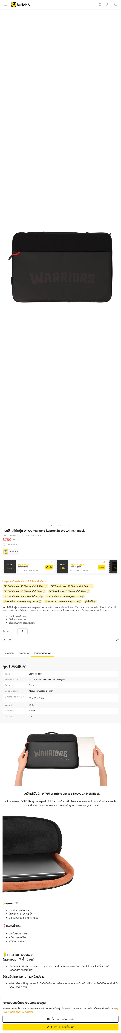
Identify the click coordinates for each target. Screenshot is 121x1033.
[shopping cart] (115, 5)
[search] (100, 5)
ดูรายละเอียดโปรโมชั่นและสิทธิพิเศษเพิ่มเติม (24, 581)
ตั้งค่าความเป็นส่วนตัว (62, 1019)
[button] (51, 525)
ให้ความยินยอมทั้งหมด (62, 1027)
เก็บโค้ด (49, 567)
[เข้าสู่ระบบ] (108, 5)
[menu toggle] (6, 5)
